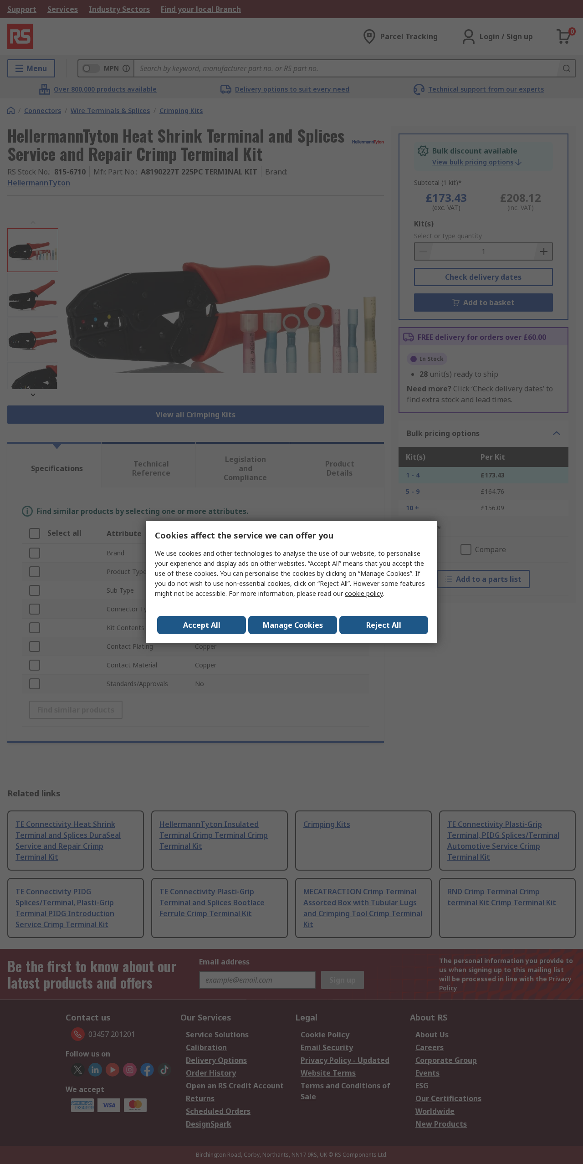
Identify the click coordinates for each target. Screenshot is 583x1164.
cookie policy (364, 593)
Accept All (201, 625)
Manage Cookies (293, 625)
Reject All (383, 625)
